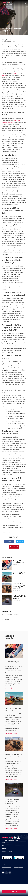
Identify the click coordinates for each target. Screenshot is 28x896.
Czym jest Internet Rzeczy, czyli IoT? (19, 561)
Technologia (5, 619)
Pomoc (4, 848)
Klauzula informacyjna (6, 867)
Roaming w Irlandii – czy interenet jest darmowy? (19, 597)
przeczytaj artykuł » (11, 688)
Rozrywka (16, 614)
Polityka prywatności (18, 867)
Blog (4, 40)
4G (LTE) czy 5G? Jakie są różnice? (19, 573)
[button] (9, 541)
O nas (3, 842)
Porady (9, 40)
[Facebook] (3, 872)
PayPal (4, 75)
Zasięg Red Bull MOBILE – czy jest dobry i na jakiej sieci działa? (19, 586)
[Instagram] (6, 872)
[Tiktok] (9, 872)
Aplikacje (9, 614)
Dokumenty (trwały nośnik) (9, 854)
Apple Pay (16, 73)
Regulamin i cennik (7, 851)
